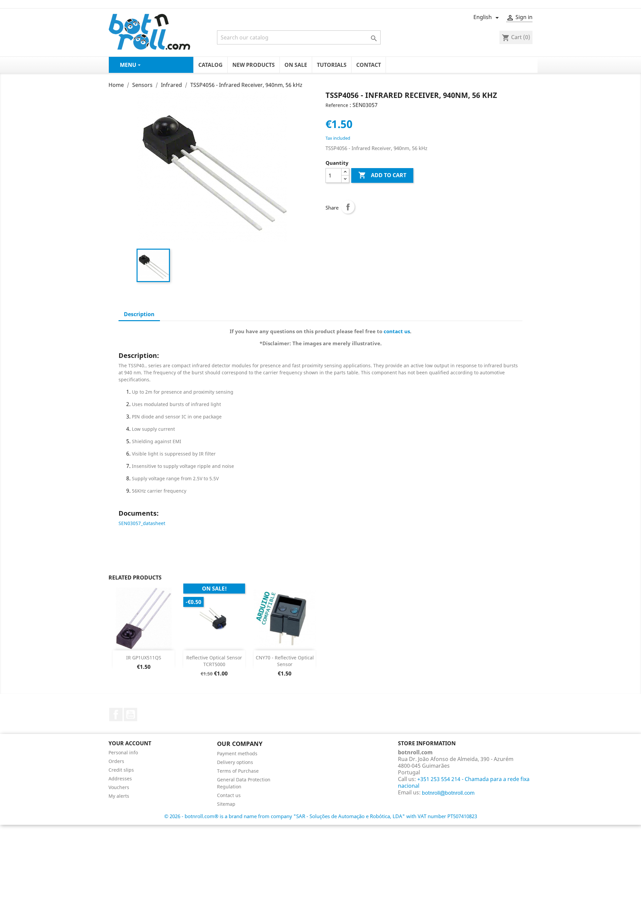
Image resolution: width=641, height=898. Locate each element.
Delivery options (235, 762)
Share (348, 207)
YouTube (130, 714)
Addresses (120, 778)
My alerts (119, 796)
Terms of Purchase (238, 771)
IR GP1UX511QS (143, 657)
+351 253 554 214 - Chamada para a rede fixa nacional (463, 782)
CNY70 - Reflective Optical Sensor (285, 660)
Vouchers (119, 787)
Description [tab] (139, 314)
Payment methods (237, 753)
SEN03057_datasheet (142, 523)
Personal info (123, 752)
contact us (397, 331)
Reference (337, 105)
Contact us (229, 795)
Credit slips (121, 770)
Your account (130, 743)
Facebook (116, 714)
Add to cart (382, 175)
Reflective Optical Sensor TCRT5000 (214, 660)
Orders (116, 761)
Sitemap (226, 804)
